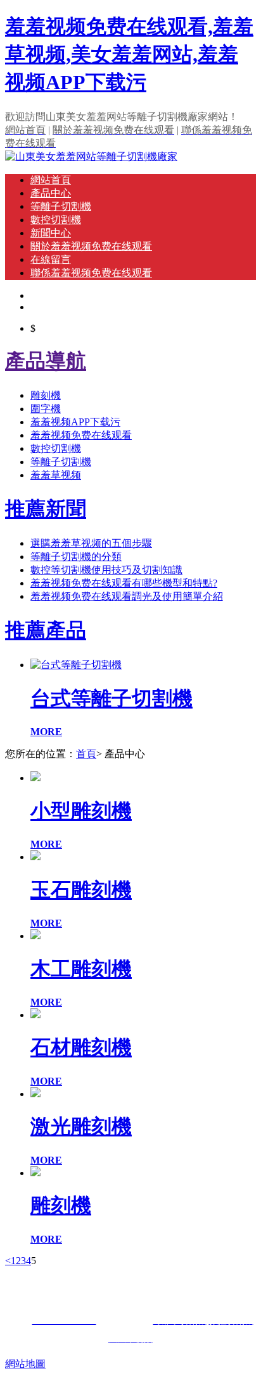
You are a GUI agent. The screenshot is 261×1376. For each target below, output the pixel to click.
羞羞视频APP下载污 (75, 422)
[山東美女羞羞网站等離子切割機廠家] (91, 156)
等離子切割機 (60, 206)
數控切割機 (55, 219)
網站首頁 (50, 179)
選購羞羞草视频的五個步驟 (91, 543)
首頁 (86, 753)
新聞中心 (50, 233)
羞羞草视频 (55, 475)
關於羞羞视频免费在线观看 (91, 246)
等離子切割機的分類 (76, 556)
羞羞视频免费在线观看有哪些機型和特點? (123, 583)
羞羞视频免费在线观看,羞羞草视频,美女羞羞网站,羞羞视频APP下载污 (129, 54)
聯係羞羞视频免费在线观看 (91, 272)
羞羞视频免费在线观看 (81, 435)
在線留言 (50, 259)
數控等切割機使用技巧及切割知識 (106, 569)
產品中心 (50, 193)
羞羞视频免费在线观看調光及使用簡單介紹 (126, 596)
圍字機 (45, 408)
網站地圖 (25, 1363)
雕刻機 (45, 395)
